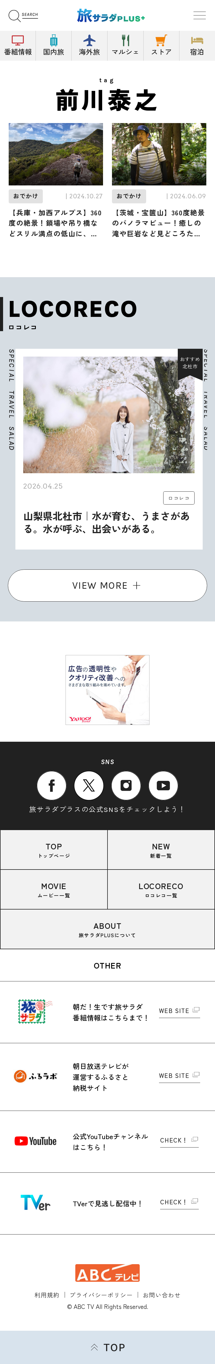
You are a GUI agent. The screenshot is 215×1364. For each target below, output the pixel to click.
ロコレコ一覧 (161, 889)
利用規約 (47, 1294)
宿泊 (197, 51)
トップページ (54, 849)
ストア (161, 51)
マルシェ (125, 51)
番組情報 (18, 51)
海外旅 (89, 51)
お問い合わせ (162, 1294)
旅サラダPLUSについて (107, 929)
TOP (114, 1347)
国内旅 (53, 51)
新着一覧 (161, 849)
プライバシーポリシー (101, 1294)
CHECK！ (174, 1140)
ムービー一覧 (54, 889)
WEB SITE (174, 1011)
